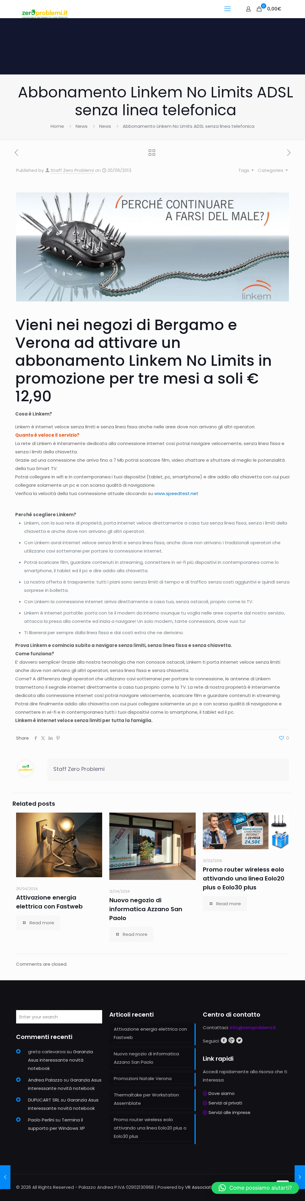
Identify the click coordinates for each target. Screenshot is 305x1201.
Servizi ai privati (225, 1103)
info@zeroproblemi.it (253, 1027)
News (82, 126)
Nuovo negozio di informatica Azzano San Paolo (145, 909)
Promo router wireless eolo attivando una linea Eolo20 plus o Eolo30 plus (243, 878)
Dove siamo (221, 1093)
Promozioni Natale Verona (143, 1078)
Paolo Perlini (41, 1120)
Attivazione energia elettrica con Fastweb (150, 1033)
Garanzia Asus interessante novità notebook (60, 1059)
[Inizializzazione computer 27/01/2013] (5, 1177)
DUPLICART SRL (44, 1100)
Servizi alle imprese (229, 1112)
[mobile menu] (227, 9)
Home (57, 126)
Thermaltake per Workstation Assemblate (146, 1099)
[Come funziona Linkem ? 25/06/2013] (300, 1177)
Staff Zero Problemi (72, 170)
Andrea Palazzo (45, 1080)
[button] (255, 1188)
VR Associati (198, 1187)
